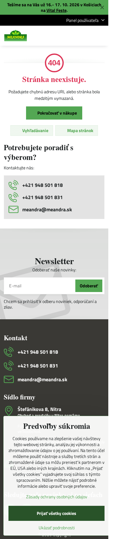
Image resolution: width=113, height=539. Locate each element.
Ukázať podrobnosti (57, 528)
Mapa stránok (79, 130)
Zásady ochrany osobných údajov (56, 496)
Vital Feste (56, 10)
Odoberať (89, 285)
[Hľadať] (70, 35)
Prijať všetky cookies (56, 513)
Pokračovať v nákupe (56, 113)
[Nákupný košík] (85, 35)
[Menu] (100, 35)
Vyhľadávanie (34, 130)
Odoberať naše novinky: (54, 269)
